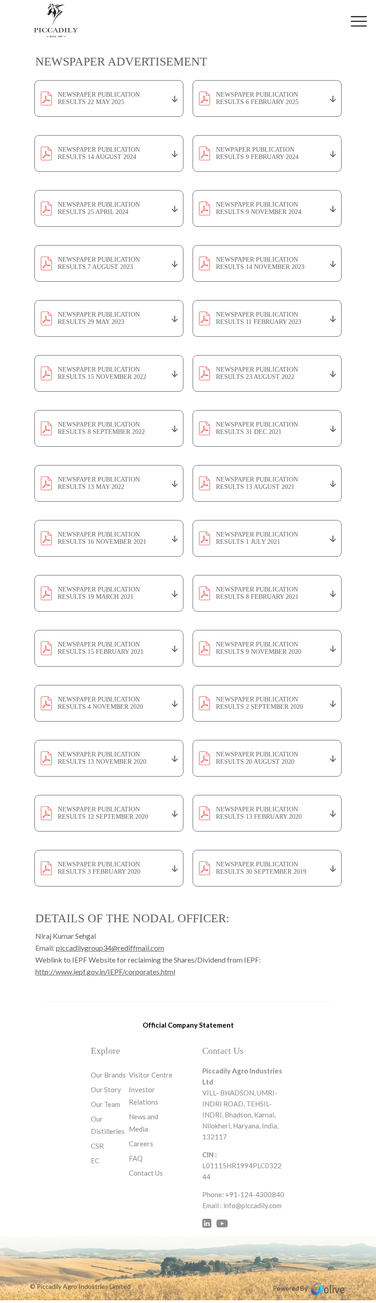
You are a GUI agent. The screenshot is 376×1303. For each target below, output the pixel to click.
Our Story (106, 1089)
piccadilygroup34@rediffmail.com (110, 947)
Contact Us (146, 1173)
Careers (141, 1143)
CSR (97, 1146)
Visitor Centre (150, 1075)
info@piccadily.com (252, 1205)
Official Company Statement (188, 1025)
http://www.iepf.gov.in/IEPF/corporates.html (105, 971)
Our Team (105, 1104)
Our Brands (108, 1075)
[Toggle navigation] (359, 21)
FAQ (136, 1158)
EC (95, 1160)
